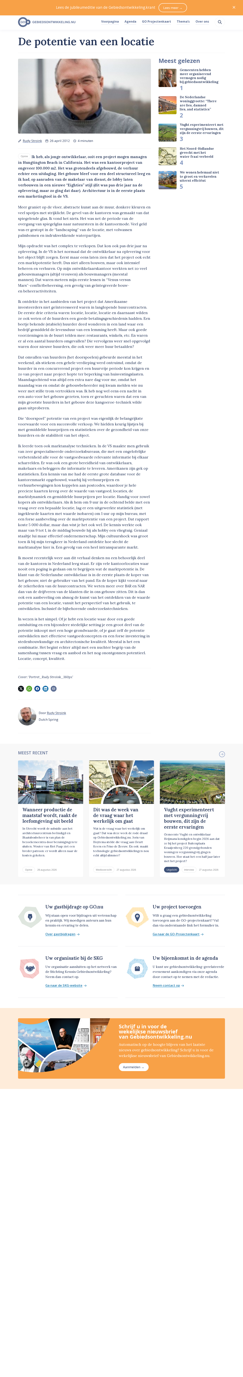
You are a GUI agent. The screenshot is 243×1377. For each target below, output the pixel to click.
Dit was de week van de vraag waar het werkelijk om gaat (115, 815)
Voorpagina (110, 21)
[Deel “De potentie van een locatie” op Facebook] (37, 688)
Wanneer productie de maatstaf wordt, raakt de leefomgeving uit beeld (49, 815)
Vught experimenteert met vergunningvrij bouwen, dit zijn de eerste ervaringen (202, 129)
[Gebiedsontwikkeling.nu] (57, 22)
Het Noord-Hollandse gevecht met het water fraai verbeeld (197, 152)
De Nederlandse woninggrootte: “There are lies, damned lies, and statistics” (198, 103)
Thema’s (183, 21)
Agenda (130, 21)
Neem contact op (166, 985)
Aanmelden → (133, 1067)
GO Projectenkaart (156, 21)
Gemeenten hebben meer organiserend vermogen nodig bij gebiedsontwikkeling (199, 76)
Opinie (24, 156)
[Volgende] (222, 754)
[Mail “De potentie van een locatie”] (53, 688)
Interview (189, 869)
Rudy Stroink (32, 141)
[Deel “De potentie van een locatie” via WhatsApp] (29, 688)
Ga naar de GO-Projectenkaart (176, 934)
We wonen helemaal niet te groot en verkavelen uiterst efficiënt (199, 176)
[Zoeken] (220, 22)
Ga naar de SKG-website (63, 985)
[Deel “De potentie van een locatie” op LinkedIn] (45, 688)
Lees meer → (172, 8)
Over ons (202, 21)
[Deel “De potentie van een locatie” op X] (21, 688)
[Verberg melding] (234, 7)
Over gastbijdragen (60, 934)
